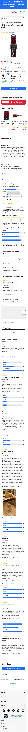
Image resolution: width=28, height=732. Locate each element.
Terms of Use (3, 726)
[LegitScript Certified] (6, 716)
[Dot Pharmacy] (16, 716)
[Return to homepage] (15, 12)
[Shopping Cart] (24, 12)
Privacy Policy (4, 728)
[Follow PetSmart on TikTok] (18, 710)
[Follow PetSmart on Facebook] (4, 710)
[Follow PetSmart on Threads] (13, 710)
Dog (2, 22)
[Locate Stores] (21, 12)
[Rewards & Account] (8, 12)
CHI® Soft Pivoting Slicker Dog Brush (5, 122)
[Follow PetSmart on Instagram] (8, 710)
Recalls (2, 723)
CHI (2, 30)
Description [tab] (7, 142)
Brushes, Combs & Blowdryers (14, 22)
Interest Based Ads (5, 731)
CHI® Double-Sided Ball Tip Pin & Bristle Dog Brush (17, 123)
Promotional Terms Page (19, 688)
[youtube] (23, 710)
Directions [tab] (19, 142)
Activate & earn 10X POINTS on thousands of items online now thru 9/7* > (13, 4)
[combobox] (13, 18)
